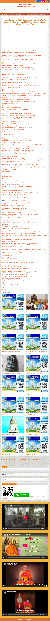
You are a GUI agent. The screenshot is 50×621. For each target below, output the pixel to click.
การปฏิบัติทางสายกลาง (31, 454)
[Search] (48, 1)
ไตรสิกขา (4, 311)
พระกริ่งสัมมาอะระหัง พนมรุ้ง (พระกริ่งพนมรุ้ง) (12, 373)
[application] (25, 517)
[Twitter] (36, 1)
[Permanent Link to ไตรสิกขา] (13, 302)
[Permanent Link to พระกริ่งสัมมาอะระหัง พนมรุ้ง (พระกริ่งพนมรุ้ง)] (13, 363)
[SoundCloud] (46, 1)
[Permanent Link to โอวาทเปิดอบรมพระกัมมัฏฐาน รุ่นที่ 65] (37, 363)
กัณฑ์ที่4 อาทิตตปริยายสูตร (8, 434)
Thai (5, 474)
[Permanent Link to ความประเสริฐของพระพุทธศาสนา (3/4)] (13, 342)
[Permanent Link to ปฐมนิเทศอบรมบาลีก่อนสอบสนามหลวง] (13, 322)
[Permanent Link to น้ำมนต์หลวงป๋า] (37, 302)
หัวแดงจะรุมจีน (29, 331)
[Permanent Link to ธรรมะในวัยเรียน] (13, 444)
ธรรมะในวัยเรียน (6, 454)
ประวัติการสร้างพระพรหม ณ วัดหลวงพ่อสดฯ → (39, 461)
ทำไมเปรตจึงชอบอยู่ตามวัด (8, 393)
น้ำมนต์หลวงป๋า (29, 311)
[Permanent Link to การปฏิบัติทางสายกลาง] (37, 444)
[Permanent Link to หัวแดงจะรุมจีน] (37, 322)
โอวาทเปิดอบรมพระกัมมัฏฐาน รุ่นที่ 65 (35, 373)
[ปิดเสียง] (44, 528)
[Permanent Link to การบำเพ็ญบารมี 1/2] (37, 405)
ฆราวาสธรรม (5, 414)
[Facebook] (38, 1)
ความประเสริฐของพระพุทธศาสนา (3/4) (11, 351)
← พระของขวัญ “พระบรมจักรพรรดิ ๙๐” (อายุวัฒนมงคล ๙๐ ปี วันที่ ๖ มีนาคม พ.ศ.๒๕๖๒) (20, 459)
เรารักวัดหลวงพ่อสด (25, 4)
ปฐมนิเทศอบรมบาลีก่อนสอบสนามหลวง (11, 331)
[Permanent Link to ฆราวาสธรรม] (13, 405)
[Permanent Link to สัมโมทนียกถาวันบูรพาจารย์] (37, 424)
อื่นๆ (25, 17)
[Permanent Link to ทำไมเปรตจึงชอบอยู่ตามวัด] (13, 383)
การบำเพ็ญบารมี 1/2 (30, 414)
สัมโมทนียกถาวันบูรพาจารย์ (32, 434)
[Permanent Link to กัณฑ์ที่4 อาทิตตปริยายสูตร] (13, 424)
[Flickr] (42, 1)
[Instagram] (40, 1)
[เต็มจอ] (46, 528)
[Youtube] (44, 1)
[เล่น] (3, 528)
